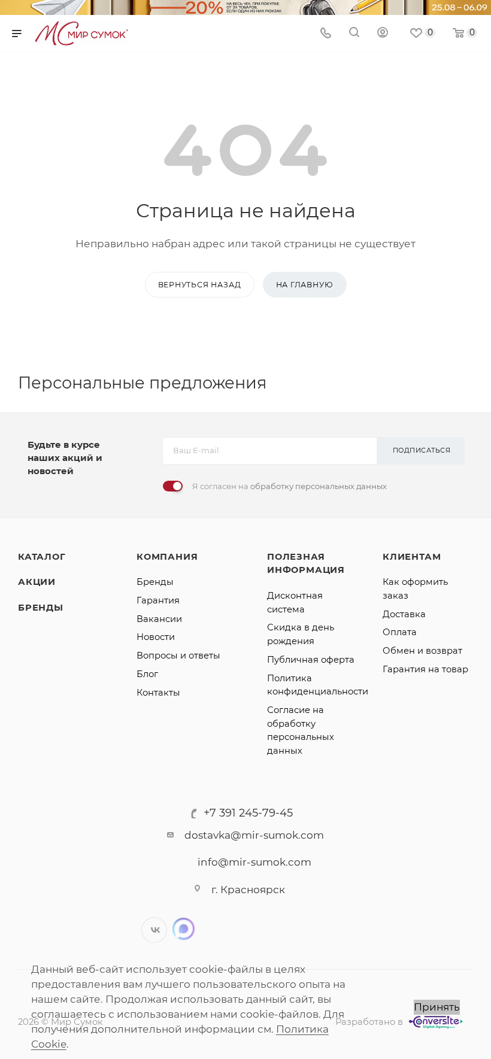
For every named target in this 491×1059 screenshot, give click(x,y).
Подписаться (422, 450)
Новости (156, 637)
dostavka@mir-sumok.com (254, 835)
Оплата (400, 632)
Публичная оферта (310, 659)
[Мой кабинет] (382, 34)
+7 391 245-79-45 (248, 813)
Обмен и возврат (422, 650)
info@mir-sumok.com (254, 862)
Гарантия (158, 600)
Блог (147, 674)
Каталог (42, 556)
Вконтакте (154, 930)
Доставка (404, 614)
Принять (437, 1007)
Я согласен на (289, 486)
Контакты (158, 692)
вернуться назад (199, 284)
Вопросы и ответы (178, 655)
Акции (37, 581)
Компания (167, 556)
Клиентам (412, 556)
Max (183, 928)
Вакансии (159, 619)
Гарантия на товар (425, 669)
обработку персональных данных (318, 486)
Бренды (40, 607)
